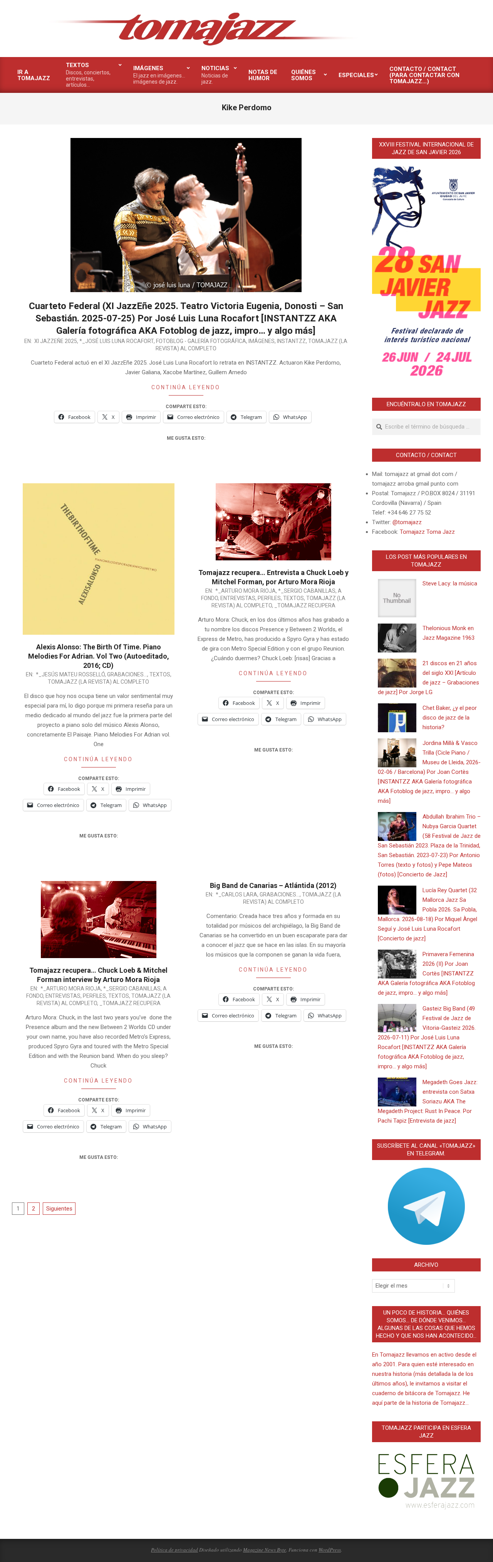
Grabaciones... (127, 674)
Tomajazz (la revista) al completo (98, 682)
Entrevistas (237, 598)
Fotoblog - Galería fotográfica (201, 341)
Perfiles (269, 598)
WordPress (330, 1549)
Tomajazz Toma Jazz (427, 531)
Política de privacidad (174, 1549)
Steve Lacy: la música (450, 583)
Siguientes (59, 1208)
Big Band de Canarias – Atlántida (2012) (273, 885)
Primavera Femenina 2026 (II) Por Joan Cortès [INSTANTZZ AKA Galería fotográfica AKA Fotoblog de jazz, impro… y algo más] (426, 973)
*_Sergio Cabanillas (306, 591)
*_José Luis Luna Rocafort (116, 341)
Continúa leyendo (185, 387)
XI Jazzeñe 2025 (55, 341)
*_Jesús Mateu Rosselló (70, 674)
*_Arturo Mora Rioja (245, 591)
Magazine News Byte (264, 1549)
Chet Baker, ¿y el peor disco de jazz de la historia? (450, 717)
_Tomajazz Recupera (304, 605)
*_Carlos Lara (236, 894)
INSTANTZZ (291, 341)
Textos (159, 674)
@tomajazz (407, 522)
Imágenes (261, 341)
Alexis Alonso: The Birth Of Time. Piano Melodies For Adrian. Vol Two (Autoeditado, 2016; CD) (98, 656)
